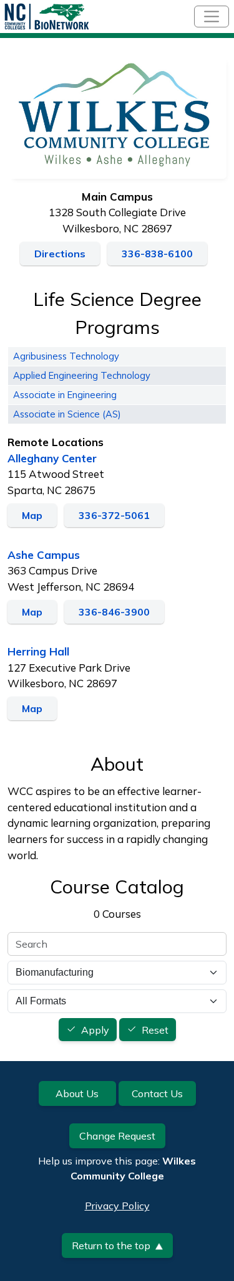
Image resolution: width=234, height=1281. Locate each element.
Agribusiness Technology (66, 356)
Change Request (117, 1136)
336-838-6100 (157, 253)
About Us (77, 1093)
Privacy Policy (117, 1205)
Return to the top (111, 1245)
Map (32, 515)
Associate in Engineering (65, 395)
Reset (155, 1030)
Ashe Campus (43, 554)
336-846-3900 (114, 612)
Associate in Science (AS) (67, 414)
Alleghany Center (52, 458)
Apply (95, 1030)
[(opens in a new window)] (117, 115)
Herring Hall (38, 651)
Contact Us (157, 1093)
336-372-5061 (114, 515)
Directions (59, 253)
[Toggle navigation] (211, 16)
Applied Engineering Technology (81, 375)
